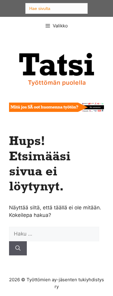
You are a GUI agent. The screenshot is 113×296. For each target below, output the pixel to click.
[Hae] (18, 248)
